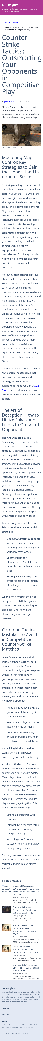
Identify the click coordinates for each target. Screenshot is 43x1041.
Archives (5, 1015)
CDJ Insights (10, 5)
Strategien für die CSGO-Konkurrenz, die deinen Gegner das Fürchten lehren (25, 949)
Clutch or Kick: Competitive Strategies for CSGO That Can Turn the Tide (26, 968)
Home (7, 22)
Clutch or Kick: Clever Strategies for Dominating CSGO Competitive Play (25, 910)
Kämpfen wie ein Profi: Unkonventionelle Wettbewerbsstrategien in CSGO (25, 929)
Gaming (15, 22)
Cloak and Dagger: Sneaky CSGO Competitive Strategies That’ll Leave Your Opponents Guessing (26, 890)
